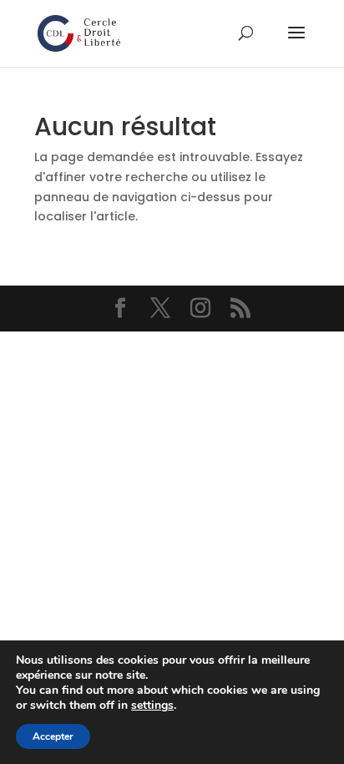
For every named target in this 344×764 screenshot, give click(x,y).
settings (152, 705)
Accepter (53, 736)
